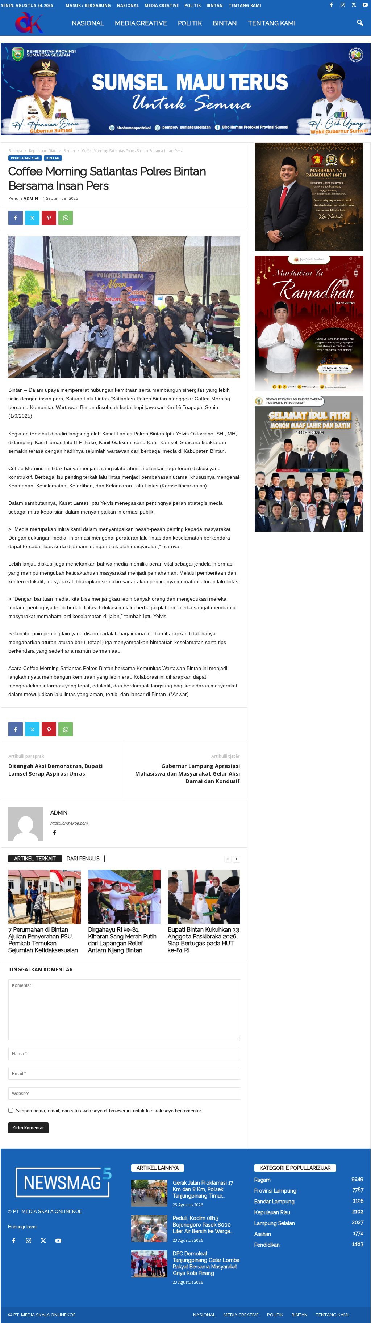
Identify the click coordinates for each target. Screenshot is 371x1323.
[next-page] (236, 859)
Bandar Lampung (274, 1201)
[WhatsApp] (65, 218)
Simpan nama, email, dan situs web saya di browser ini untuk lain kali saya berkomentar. (109, 1110)
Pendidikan (267, 1245)
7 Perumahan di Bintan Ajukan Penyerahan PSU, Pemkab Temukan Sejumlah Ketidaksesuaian (43, 940)
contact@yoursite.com (63, 1226)
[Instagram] (342, 5)
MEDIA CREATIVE (162, 5)
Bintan (69, 150)
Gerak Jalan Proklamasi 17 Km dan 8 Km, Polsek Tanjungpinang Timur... (203, 1189)
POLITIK (192, 5)
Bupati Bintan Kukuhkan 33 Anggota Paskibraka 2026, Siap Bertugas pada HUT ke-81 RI (203, 940)
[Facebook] (331, 5)
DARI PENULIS (83, 859)
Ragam (262, 1180)
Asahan (262, 1234)
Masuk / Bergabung (88, 5)
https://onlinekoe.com (69, 823)
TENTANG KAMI (245, 5)
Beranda (15, 150)
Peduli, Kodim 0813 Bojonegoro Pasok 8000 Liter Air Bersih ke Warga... (203, 1224)
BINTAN (215, 5)
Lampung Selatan (274, 1223)
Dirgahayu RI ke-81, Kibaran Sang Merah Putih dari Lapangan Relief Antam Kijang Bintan (122, 940)
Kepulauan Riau (43, 150)
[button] (360, 23)
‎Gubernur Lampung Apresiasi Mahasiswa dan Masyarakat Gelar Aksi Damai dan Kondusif (187, 773)
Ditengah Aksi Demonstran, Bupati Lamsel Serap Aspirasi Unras (55, 769)
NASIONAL (128, 5)
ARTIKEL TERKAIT (35, 859)
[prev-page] (228, 859)
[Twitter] (354, 5)
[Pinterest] (49, 218)
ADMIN (31, 198)
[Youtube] (365, 5)
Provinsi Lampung (275, 1191)
